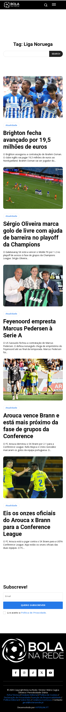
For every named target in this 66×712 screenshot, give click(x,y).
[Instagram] (24, 672)
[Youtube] (50, 672)
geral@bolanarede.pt (33, 702)
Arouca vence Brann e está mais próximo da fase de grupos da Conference (31, 426)
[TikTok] (33, 672)
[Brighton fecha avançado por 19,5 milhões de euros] (33, 97)
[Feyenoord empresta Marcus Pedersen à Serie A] (33, 285)
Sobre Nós (26, 699)
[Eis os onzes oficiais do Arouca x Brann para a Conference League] (33, 477)
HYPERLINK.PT (42, 707)
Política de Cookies (49, 694)
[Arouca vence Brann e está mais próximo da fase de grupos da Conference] (33, 379)
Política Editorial (11, 699)
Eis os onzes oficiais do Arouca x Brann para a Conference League (29, 523)
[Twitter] (41, 672)
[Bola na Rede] (12, 5)
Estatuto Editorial (29, 694)
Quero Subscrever (33, 605)
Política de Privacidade (33, 612)
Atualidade (11, 125)
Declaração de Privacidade (17, 697)
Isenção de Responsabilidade (46, 697)
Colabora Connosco (42, 699)
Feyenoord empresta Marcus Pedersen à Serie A (29, 328)
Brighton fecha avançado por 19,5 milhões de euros (27, 140)
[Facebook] (15, 672)
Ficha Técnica (13, 694)
